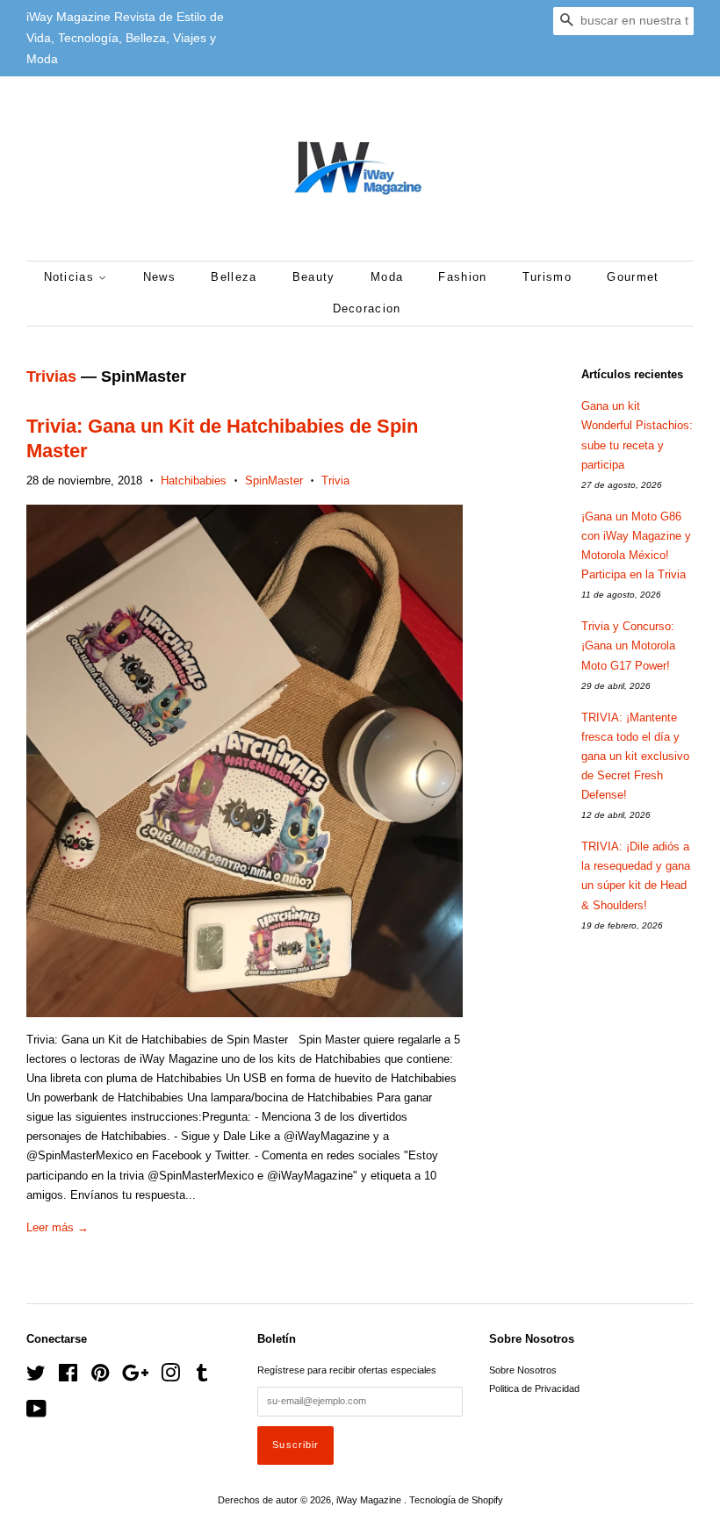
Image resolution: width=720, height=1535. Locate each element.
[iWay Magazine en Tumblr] (202, 1377)
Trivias (51, 376)
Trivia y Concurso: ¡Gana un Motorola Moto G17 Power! (628, 645)
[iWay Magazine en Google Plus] (135, 1377)
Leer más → (57, 1227)
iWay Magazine (370, 1500)
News (159, 276)
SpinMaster (274, 480)
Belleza (233, 276)
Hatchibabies (194, 480)
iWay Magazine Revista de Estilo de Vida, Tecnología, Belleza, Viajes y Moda (125, 38)
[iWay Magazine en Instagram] (170, 1377)
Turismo (547, 276)
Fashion (462, 276)
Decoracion (367, 308)
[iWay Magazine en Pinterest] (100, 1377)
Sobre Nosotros (523, 1370)
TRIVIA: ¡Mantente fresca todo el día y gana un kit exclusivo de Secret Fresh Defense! (635, 756)
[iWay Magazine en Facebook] (68, 1377)
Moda (387, 276)
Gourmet (633, 276)
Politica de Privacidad (534, 1388)
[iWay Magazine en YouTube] (36, 1413)
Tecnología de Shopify (456, 1500)
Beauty (313, 276)
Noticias (71, 276)
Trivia (335, 480)
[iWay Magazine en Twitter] (36, 1377)
